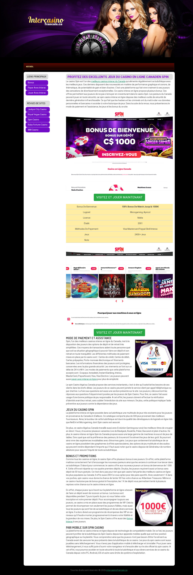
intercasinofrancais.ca (116, 570)
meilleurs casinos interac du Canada (108, 81)
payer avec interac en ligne (84, 379)
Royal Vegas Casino (37, 114)
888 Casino (33, 130)
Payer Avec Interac (37, 87)
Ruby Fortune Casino (37, 124)
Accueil (29, 66)
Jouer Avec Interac (37, 93)
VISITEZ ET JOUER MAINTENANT (119, 197)
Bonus (31, 82)
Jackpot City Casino (37, 109)
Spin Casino (33, 119)
